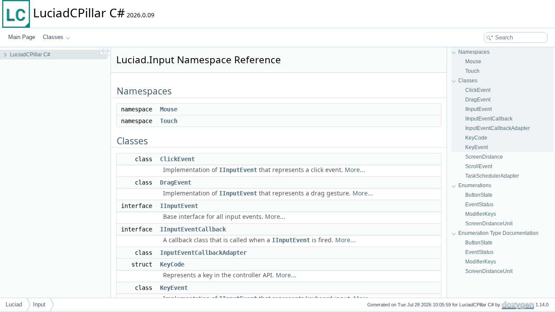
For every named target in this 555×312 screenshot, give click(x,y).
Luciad (14, 304)
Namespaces (474, 52)
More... (355, 170)
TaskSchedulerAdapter (492, 176)
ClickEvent (177, 159)
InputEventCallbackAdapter (203, 252)
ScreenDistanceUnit (489, 224)
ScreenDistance (484, 157)
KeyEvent (174, 287)
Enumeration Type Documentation (498, 233)
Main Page (21, 37)
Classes (53, 37)
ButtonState (479, 195)
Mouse (168, 109)
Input (39, 304)
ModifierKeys (480, 214)
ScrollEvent (478, 166)
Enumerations (474, 185)
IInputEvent (238, 169)
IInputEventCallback (193, 229)
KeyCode (172, 264)
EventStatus (479, 205)
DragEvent (175, 182)
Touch (168, 120)
